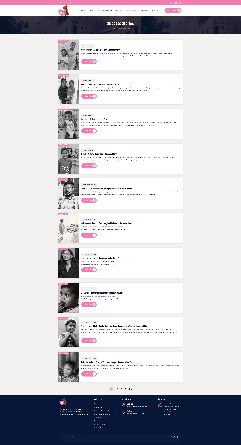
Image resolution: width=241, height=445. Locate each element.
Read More (87, 61)
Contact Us (154, 10)
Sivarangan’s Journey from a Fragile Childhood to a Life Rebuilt (106, 188)
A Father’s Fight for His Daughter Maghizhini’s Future (102, 292)
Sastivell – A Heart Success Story (94, 119)
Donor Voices (143, 10)
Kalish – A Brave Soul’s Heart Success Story (99, 153)
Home (83, 10)
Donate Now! (99, 407)
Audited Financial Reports (104, 411)
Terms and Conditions (102, 414)
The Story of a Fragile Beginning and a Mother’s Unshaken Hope (107, 258)
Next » (128, 389)
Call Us (129, 411)
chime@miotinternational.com (137, 406)
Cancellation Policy (101, 421)
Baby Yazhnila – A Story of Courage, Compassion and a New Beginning (109, 362)
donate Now (171, 10)
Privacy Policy (100, 417)
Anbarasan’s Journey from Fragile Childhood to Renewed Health (107, 223)
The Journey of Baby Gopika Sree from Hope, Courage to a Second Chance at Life (114, 326)
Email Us (130, 404)
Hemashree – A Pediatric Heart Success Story (100, 84)
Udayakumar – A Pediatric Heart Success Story (100, 49)
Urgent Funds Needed (104, 10)
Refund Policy (100, 424)
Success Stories (129, 10)
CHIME (71, 437)
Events (117, 10)
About (90, 10)
